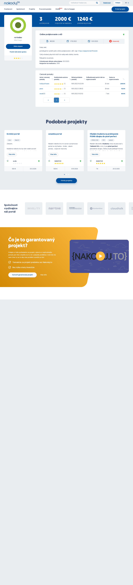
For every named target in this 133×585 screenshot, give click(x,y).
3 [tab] (69, 175)
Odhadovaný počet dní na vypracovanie (95, 78)
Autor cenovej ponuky (45, 78)
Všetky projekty (66, 180)
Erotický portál (13, 134)
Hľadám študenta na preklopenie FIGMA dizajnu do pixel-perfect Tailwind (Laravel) (104, 136)
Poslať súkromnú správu (18, 52)
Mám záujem (18, 46)
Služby (57, 9)
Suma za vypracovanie (114, 78)
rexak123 (42, 94)
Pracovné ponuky (45, 9)
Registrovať (107, 3)
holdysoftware (44, 84)
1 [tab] (64, 175)
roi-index (18, 38)
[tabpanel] (25, 150)
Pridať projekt (120, 9)
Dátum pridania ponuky (76, 78)
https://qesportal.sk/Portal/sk (87, 51)
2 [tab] (66, 175)
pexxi (41, 89)
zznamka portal (55, 134)
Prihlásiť (117, 3)
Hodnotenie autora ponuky (61, 78)
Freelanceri (8, 9)
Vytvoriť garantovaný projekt (22, 275)
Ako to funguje (69, 9)
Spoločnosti (20, 9)
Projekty (32, 9)
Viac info (12, 154)
